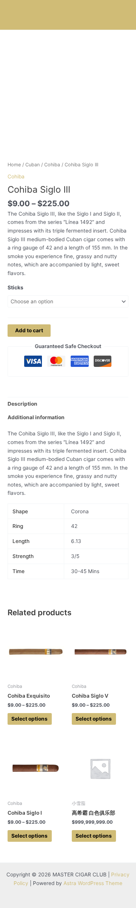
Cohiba (52, 164)
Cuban (32, 164)
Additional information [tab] (36, 417)
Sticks (15, 287)
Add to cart (29, 330)
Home (14, 164)
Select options (29, 719)
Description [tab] (22, 404)
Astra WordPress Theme (92, 883)
